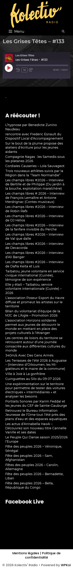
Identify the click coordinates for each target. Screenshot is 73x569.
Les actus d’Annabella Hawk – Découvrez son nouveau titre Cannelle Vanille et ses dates (35, 428)
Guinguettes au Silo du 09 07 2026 (33, 379)
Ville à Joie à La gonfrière (25, 374)
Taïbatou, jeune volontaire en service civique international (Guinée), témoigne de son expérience (34, 275)
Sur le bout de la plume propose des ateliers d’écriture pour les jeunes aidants (34, 147)
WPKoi (66, 565)
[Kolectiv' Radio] (36, 14)
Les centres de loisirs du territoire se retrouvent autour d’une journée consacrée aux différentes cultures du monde (35, 344)
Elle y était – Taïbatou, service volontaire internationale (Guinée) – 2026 (33, 289)
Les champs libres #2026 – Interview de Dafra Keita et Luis (34, 264)
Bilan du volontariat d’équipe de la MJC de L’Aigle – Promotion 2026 (32, 313)
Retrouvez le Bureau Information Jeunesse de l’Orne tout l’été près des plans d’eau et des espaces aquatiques (36, 415)
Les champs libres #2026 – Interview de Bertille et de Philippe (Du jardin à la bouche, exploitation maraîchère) (34, 184)
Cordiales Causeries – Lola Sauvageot (34, 166)
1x (24, 69)
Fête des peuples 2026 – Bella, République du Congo (29, 485)
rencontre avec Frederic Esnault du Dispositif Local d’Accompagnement (34, 136)
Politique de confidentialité (43, 555)
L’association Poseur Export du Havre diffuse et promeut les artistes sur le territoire (34, 302)
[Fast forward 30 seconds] (32, 70)
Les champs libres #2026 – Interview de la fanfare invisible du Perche (34, 227)
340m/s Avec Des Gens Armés (29, 355)
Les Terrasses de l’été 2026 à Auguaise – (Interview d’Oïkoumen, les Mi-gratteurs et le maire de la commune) (36, 365)
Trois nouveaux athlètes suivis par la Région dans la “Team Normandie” (34, 173)
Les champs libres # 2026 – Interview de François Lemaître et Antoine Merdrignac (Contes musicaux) (34, 198)
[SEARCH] (63, 31)
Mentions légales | (26, 553)
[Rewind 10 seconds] (18, 70)
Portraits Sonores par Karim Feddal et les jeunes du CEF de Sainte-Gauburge (36, 403)
